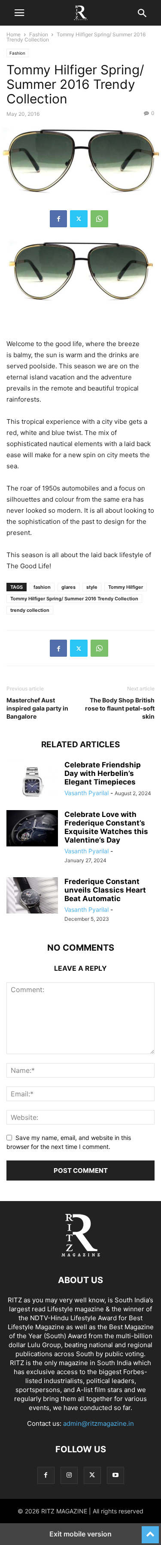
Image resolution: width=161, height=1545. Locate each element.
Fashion (38, 34)
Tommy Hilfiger (125, 587)
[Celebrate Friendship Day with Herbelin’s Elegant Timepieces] (32, 780)
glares (68, 587)
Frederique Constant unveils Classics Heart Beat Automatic (105, 890)
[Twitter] (79, 218)
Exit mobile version (80, 1534)
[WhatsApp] (99, 218)
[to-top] (150, 1531)
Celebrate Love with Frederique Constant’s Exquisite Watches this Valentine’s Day (106, 827)
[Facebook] (58, 218)
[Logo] (80, 1254)
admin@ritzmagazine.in (98, 1423)
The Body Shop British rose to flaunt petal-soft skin (120, 708)
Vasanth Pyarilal (86, 792)
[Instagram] (69, 1475)
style (91, 587)
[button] (19, 13)
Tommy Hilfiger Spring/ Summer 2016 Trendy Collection (74, 599)
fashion (42, 587)
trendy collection (29, 610)
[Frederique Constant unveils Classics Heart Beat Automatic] (32, 896)
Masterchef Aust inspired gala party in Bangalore (37, 708)
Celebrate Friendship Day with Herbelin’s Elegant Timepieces (102, 773)
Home (13, 34)
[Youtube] (115, 1475)
